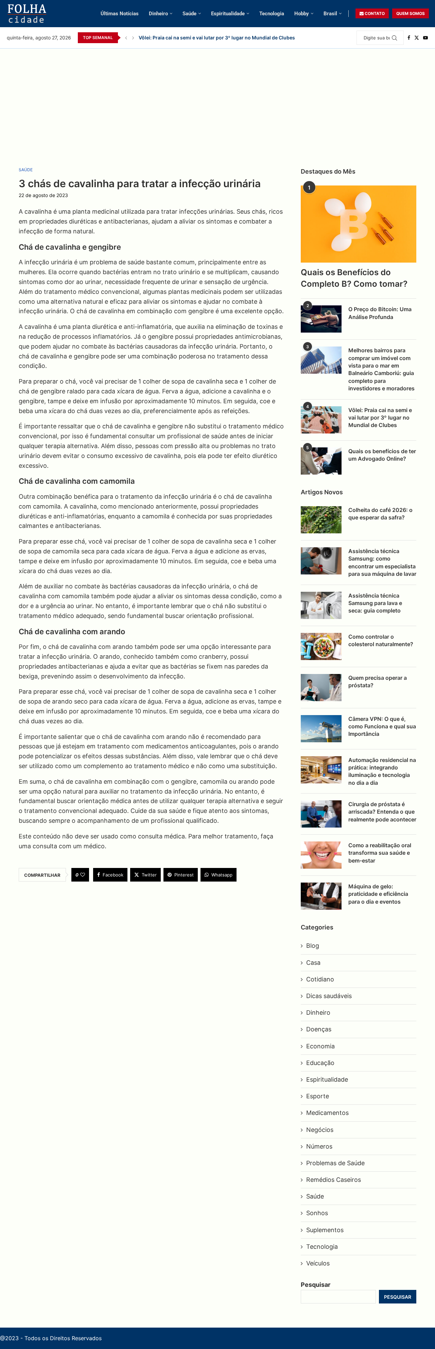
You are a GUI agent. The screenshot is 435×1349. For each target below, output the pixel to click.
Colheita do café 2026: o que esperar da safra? (380, 514)
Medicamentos (327, 1112)
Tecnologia (271, 14)
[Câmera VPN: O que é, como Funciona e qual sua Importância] (321, 728)
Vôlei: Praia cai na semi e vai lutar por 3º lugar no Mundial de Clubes (217, 37)
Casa (313, 962)
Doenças (318, 1029)
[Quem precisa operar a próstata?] (321, 687)
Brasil (330, 14)
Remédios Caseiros (333, 1179)
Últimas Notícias (120, 14)
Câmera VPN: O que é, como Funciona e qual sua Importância (382, 726)
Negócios (319, 1129)
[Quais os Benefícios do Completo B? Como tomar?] (358, 224)
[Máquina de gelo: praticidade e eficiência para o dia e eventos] (321, 896)
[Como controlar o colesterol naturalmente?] (321, 646)
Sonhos (317, 1213)
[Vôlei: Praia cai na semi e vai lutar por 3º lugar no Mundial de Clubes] (321, 419)
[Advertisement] (217, 99)
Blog (312, 945)
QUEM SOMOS (410, 13)
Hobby (301, 14)
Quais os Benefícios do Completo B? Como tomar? (354, 278)
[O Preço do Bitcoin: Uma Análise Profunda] (321, 319)
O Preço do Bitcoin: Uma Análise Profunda (380, 313)
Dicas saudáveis (329, 995)
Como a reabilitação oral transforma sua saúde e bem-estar (379, 853)
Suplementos (325, 1229)
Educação (320, 1062)
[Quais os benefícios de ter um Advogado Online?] (321, 461)
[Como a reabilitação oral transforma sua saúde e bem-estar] (321, 855)
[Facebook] (409, 37)
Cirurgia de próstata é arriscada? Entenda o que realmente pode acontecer (382, 812)
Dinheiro (158, 14)
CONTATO (374, 13)
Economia (320, 1046)
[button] (126, 37)
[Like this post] (82, 875)
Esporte (317, 1096)
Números (319, 1146)
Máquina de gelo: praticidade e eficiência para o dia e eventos (378, 894)
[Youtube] (425, 37)
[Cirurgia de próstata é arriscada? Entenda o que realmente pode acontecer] (321, 814)
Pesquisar (315, 1284)
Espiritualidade (228, 14)
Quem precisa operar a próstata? (377, 681)
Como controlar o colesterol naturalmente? (380, 640)
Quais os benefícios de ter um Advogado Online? (382, 455)
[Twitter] (416, 37)
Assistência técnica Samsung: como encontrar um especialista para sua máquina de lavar (382, 562)
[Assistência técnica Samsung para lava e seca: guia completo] (321, 605)
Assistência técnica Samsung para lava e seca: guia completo (375, 603)
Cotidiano (320, 979)
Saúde (189, 14)
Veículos (318, 1263)
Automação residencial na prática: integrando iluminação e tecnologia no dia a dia (382, 771)
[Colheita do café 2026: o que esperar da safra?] (321, 519)
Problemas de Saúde (335, 1163)
